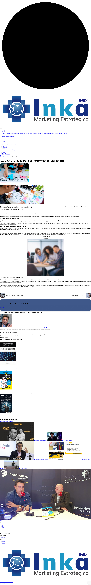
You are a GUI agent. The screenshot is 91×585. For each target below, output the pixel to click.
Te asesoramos (2, 537)
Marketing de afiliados (48, 133)
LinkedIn (3, 543)
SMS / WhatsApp (54, 133)
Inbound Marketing (60, 133)
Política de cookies (10, 582)
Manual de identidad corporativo (10, 139)
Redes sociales (8, 133)
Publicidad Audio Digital (36, 133)
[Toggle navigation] (1, 128)
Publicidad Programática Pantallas (27, 133)
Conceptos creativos (18, 139)
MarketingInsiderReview (5, 421)
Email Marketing (42, 133)
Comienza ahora (45, 236)
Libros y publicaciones (21, 150)
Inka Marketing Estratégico (77, 285)
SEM (3, 133)
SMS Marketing (11, 136)
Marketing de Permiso (23, 468)
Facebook (3, 541)
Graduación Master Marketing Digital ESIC (42, 459)
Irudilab (11, 421)
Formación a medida (15, 150)
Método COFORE (5, 150)
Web (3, 526)
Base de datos (65, 133)
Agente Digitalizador (16, 144)
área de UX (8, 213)
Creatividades (23, 139)
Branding (3, 139)
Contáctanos (2, 307)
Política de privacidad (3, 582)
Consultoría (10, 150)
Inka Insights (3, 156)
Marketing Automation (5, 136)
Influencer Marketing (13, 133)
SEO (4, 133)
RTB (21, 133)
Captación (3, 131)
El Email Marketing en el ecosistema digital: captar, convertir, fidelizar (9, 368)
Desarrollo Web (4, 144)
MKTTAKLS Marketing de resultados (41, 440)
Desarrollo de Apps (10, 144)
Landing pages (28, 139)
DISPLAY (18, 133)
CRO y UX (20, 209)
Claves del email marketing (67, 440)
